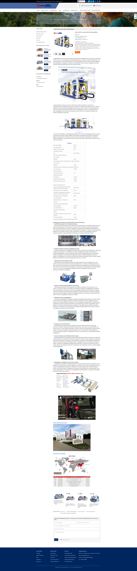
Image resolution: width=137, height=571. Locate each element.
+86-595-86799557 (39, 86)
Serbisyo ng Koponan (40, 555)
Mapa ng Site (38, 561)
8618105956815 (98, 5)
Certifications (38, 559)
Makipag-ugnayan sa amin (85, 10)
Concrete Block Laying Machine (70, 555)
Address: (80, 553)
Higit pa (46, 52)
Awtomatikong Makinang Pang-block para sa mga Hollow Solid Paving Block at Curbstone (47, 61)
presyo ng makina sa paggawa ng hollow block (68, 513)
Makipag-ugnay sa (83, 551)
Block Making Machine (68, 553)
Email (77, 52)
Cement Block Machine (68, 561)
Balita (37, 557)
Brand (76, 34)
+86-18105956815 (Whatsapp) (41, 78)
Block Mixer (38, 40)
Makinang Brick (53, 553)
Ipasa (56, 539)
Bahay (38, 10)
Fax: (79, 559)
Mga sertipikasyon (96, 10)
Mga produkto (53, 10)
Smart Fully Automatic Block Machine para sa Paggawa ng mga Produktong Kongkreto (47, 67)
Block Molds (53, 557)
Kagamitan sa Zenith (64, 19)
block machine (62, 511)
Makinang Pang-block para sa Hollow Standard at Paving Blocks (47, 55)
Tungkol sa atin (44, 10)
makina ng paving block (91, 511)
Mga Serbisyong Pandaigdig (59, 453)
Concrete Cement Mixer (55, 559)
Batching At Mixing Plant (40, 42)
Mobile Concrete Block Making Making (71, 557)
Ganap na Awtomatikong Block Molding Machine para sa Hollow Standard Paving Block (47, 49)
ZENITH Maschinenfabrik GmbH (60, 422)
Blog (60, 10)
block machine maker (81, 511)
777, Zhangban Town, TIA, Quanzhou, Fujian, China (91, 553)
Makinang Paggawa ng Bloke (41, 31)
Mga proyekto (66, 10)
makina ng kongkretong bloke (72, 511)
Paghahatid (38, 553)
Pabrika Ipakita (74, 10)
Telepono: (80, 557)
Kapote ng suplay (78, 39)
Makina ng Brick (39, 35)
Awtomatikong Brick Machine (69, 559)
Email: (80, 555)
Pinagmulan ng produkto (79, 36)
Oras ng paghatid (78, 37)
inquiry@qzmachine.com (88, 5)
